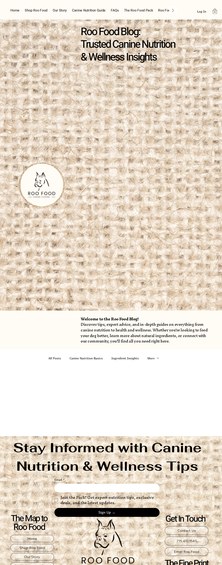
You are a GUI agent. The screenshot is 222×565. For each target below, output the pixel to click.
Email (59, 479)
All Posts (54, 358)
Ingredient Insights (125, 358)
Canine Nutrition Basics (86, 358)
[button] (215, 11)
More (151, 358)
